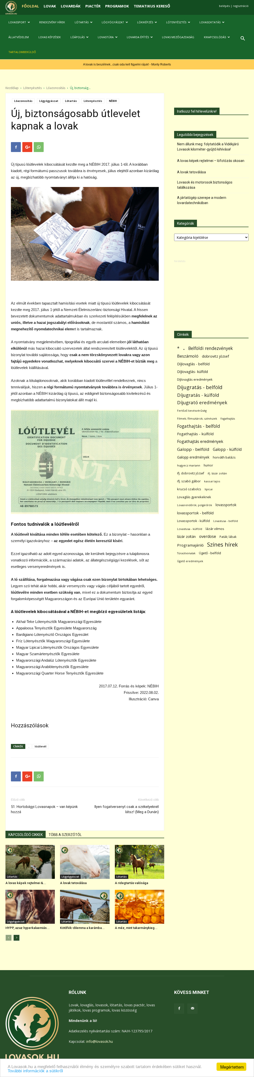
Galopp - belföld (193, 449)
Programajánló (190, 545)
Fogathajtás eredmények (200, 441)
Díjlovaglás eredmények (195, 379)
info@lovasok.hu (99, 1041)
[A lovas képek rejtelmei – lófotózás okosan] (30, 862)
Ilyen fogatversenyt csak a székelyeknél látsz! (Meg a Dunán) (126, 809)
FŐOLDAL (30, 5)
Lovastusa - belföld (225, 521)
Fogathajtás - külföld (195, 433)
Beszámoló (187, 356)
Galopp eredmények (193, 457)
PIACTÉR (92, 5)
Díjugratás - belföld (199, 387)
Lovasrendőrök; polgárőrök (194, 505)
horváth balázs (224, 457)
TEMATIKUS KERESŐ (152, 5)
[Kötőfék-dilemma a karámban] (84, 907)
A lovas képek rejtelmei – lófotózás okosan (210, 161)
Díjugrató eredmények (202, 402)
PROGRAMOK (117, 5)
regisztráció (241, 6)
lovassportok (226, 504)
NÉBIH (113, 101)
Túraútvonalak (186, 553)
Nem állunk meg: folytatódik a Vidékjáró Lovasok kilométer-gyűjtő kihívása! (208, 146)
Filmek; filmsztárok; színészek (197, 418)
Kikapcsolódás (215, 37)
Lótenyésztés (176, 22)
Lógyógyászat (113, 22)
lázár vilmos (215, 528)
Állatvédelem (18, 37)
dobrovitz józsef (215, 356)
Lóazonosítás (55, 88)
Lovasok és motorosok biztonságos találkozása (204, 184)
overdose (207, 536)
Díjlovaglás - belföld (193, 364)
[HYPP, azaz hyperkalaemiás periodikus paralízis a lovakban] (30, 907)
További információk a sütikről (35, 1071)
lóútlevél (40, 746)
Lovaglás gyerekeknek (194, 497)
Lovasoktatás (210, 22)
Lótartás (82, 22)
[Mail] (192, 1009)
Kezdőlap (12, 88)
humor (208, 465)
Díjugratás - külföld (198, 395)
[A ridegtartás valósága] (139, 862)
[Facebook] (179, 1009)
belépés (224, 6)
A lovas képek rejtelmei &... (25, 883)
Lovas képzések (49, 37)
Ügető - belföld (210, 553)
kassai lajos (212, 481)
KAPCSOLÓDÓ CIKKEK (25, 835)
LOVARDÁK (71, 5)
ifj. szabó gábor (189, 481)
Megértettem (232, 1067)
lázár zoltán (186, 536)
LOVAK (50, 5)
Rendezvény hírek (52, 22)
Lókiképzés (145, 22)
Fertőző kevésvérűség (192, 410)
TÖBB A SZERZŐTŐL (65, 835)
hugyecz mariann (188, 465)
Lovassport (17, 22)
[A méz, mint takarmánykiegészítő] (139, 907)
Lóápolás (77, 37)
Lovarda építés (138, 37)
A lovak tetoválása (73, 883)
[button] (243, 39)
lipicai (209, 489)
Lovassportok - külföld (193, 521)
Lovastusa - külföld (189, 529)
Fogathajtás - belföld (198, 426)
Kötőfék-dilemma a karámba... (82, 928)
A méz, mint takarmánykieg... (136, 928)
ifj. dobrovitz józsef (190, 473)
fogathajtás (228, 418)
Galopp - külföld (227, 449)
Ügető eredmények (190, 561)
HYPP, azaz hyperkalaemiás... (27, 928)
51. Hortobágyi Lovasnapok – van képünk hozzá (44, 809)
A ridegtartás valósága (131, 883)
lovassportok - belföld (195, 513)
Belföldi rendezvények (210, 348)
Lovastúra (106, 37)
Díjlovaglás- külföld (192, 371)
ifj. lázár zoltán (217, 473)
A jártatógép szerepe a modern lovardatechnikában (201, 200)
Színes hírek (222, 544)
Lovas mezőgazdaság (178, 37)
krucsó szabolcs (189, 489)
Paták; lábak (228, 537)
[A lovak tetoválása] (84, 862)
